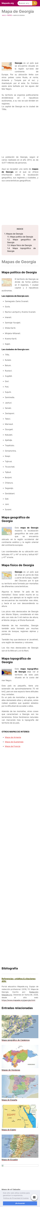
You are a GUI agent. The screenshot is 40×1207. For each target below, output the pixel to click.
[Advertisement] (20, 39)
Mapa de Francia (12, 746)
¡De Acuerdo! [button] (20, 1203)
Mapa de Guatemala (14, 742)
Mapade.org (8, 3)
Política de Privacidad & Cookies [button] (16, 1198)
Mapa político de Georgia (20, 237)
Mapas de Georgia (13, 234)
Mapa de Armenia (13, 737)
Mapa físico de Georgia (19, 245)
